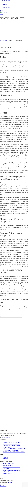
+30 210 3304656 (5, 1)
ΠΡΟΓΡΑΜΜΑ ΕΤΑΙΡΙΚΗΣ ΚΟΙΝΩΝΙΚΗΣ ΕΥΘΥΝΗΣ (14, 452)
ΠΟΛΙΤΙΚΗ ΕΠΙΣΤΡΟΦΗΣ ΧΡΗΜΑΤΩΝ (11, 467)
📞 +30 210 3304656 (5, 437)
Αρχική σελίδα (4, 40)
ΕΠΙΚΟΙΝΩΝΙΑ (6, 468)
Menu (1, 14)
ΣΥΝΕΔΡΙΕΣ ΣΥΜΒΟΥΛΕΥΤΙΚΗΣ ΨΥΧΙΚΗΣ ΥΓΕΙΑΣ (14, 448)
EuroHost (10, 482)
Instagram (6, 7)
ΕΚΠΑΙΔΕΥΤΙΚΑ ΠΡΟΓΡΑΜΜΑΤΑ (10, 450)
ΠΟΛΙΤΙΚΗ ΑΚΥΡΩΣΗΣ (8, 465)
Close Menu (3, 486)
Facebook (6, 4)
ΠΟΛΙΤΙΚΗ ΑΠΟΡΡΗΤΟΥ (8, 464)
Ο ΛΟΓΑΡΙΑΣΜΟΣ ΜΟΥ (8, 473)
